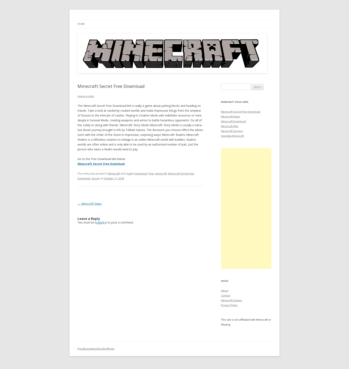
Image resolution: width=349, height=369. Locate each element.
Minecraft (114, 173)
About (224, 290)
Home (81, 24)
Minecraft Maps (90, 204)
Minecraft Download (233, 121)
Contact (225, 295)
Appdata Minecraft (232, 136)
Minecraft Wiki (229, 126)
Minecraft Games (231, 300)
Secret (95, 178)
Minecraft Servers (232, 131)
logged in (101, 222)
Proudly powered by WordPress (96, 348)
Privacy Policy (229, 305)
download (141, 173)
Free (151, 173)
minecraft (161, 173)
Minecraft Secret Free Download (240, 111)
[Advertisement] (246, 208)
